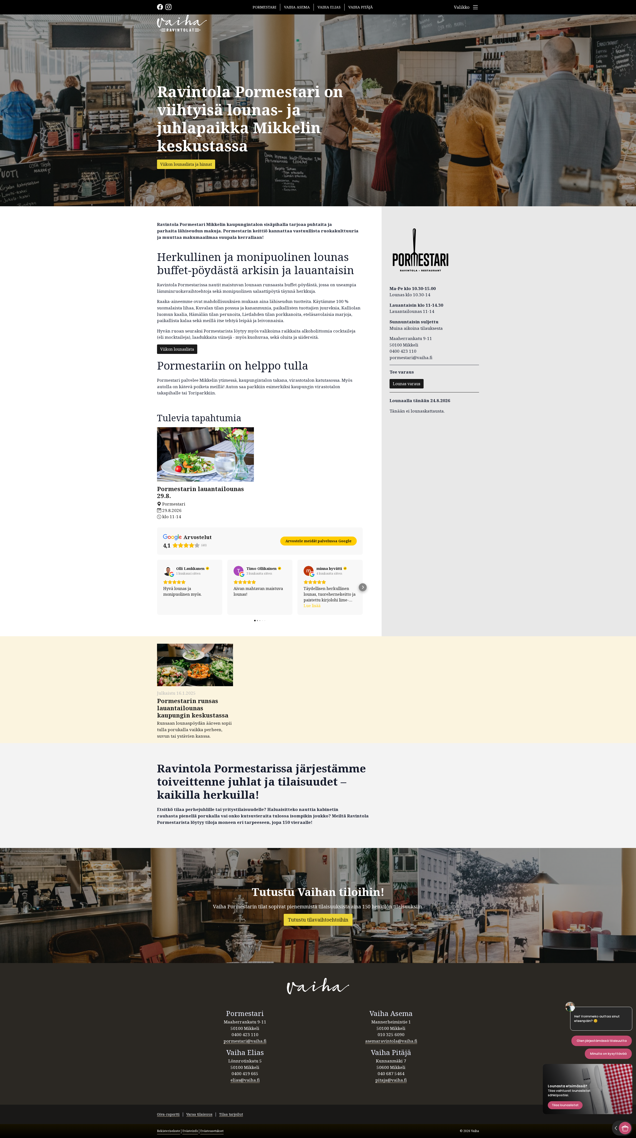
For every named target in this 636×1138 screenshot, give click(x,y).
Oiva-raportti (168, 1114)
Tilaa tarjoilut (231, 1114)
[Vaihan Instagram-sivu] (474, 1115)
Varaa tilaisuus (199, 1114)
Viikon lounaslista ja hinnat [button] (186, 164)
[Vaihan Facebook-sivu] (477, 1115)
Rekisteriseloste (168, 1131)
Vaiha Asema (297, 6)
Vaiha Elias (329, 6)
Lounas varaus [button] (406, 383)
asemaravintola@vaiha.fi (391, 1041)
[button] (157, 587)
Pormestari (264, 6)
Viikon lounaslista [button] (177, 349)
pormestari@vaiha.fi (245, 1041)
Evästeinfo (190, 1131)
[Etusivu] (318, 986)
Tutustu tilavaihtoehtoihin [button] (318, 919)
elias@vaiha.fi (245, 1080)
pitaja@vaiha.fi (391, 1080)
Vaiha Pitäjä (360, 6)
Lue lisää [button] (312, 605)
